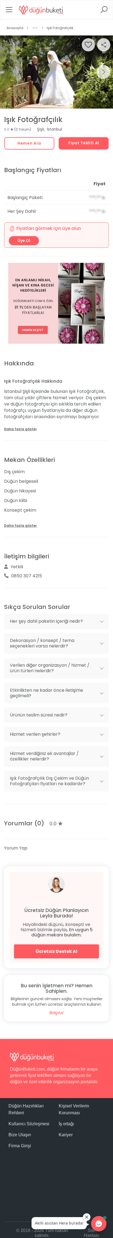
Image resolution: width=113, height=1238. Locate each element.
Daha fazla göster (20, 429)
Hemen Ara (29, 143)
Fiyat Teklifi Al (83, 143)
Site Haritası (91, 1233)
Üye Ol (24, 240)
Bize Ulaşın (20, 1134)
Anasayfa (15, 28)
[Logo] (41, 10)
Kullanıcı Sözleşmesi (29, 1123)
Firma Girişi (20, 1145)
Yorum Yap (15, 848)
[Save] (88, 44)
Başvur (56, 1013)
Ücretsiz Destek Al (56, 951)
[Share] (103, 44)
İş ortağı (66, 1123)
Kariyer (66, 1134)
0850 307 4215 (26, 576)
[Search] (104, 11)
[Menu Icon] (9, 11)
